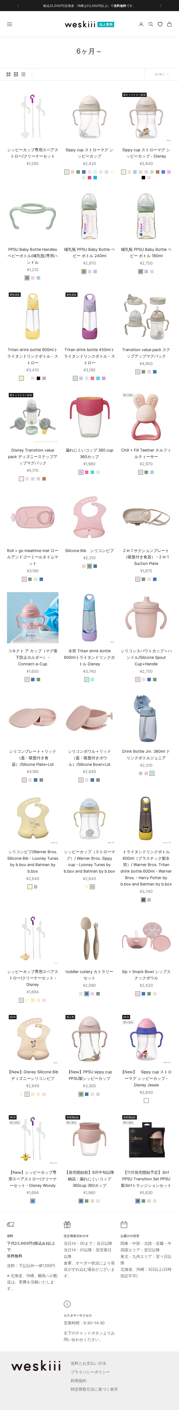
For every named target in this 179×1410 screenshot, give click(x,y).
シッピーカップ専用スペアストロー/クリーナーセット (32, 153)
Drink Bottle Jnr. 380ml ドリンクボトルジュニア (146, 754)
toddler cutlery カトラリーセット (89, 974)
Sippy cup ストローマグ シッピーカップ (89, 153)
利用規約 (78, 1380)
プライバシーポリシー (90, 1372)
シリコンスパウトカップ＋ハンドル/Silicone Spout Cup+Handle (146, 657)
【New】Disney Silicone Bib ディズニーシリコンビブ (32, 1075)
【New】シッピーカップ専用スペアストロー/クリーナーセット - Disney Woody (33, 1178)
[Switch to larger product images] (8, 74)
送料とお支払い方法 (88, 1363)
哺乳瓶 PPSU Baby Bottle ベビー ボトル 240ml (89, 252)
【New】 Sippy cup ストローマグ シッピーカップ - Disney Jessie (146, 1078)
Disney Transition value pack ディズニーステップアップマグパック (32, 456)
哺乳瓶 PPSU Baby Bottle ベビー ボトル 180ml (146, 252)
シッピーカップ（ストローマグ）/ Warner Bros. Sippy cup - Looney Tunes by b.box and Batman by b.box (89, 861)
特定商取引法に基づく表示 (94, 1389)
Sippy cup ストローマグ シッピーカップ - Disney (146, 153)
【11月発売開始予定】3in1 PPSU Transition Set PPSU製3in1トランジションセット (146, 1178)
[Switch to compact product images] (23, 74)
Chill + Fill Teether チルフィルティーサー (146, 453)
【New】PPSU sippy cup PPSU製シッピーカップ (89, 1075)
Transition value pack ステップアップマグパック (146, 352)
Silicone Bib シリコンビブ (89, 550)
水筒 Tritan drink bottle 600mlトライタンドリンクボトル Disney (89, 657)
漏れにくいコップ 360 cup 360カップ (89, 453)
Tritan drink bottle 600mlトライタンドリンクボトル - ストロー (32, 356)
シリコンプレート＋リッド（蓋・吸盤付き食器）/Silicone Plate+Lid (32, 757)
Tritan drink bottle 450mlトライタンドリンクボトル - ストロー (89, 356)
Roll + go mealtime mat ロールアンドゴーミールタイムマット (33, 557)
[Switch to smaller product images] (16, 74)
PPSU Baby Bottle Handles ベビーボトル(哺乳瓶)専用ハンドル (33, 256)
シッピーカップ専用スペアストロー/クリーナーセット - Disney (32, 978)
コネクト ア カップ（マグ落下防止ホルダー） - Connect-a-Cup (32, 657)
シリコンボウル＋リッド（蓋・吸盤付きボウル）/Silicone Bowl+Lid (89, 757)
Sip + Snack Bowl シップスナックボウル (146, 974)
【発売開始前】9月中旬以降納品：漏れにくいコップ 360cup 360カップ (89, 1178)
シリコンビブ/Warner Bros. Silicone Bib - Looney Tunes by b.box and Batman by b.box (32, 861)
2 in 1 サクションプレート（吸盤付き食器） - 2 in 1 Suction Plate (146, 557)
